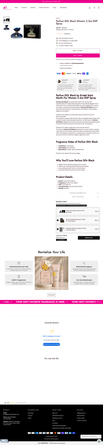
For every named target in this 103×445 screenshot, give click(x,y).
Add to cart (89, 238)
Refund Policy (81, 415)
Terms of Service (82, 420)
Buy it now (78, 55)
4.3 (39, 443)
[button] (4, 441)
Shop (54, 7)
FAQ (53, 420)
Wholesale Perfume (57, 415)
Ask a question (78, 196)
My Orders (31, 413)
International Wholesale (59, 425)
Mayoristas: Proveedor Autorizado (61, 428)
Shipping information (78, 193)
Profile (29, 418)
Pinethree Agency (54, 439)
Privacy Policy (81, 418)
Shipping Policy (81, 413)
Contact (30, 415)
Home (57, 18)
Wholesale (63, 7)
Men (16, 7)
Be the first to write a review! (51, 344)
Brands (32, 7)
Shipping (58, 29)
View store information (66, 68)
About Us (54, 413)
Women (24, 7)
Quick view (15, 384)
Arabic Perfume (44, 7)
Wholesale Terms (57, 418)
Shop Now (51, 295)
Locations (55, 423)
